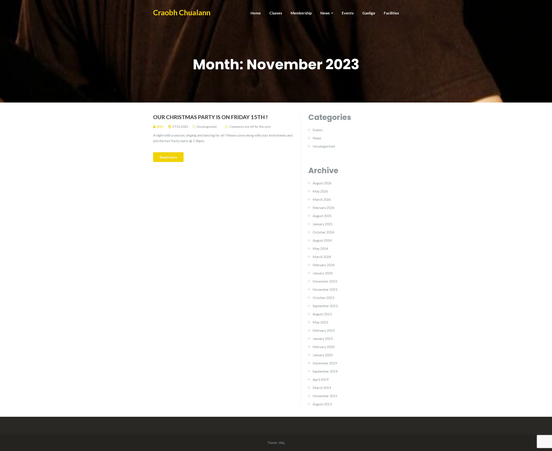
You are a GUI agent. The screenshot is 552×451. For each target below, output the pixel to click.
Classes (275, 13)
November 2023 (325, 289)
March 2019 (322, 388)
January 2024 (322, 273)
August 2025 (322, 216)
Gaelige (368, 13)
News (325, 13)
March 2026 (322, 199)
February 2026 (323, 207)
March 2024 (322, 257)
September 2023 (325, 306)
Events (348, 13)
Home (256, 13)
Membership (301, 13)
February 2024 (323, 265)
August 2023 (322, 314)
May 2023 (320, 322)
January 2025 (322, 224)
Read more (168, 157)
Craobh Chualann (181, 12)
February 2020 (323, 347)
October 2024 (323, 232)
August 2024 (322, 240)
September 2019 (325, 371)
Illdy (281, 443)
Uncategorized (206, 126)
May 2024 (320, 248)
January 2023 (322, 338)
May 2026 (320, 191)
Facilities (391, 13)
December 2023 (325, 281)
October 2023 (323, 297)
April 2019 (320, 379)
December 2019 (325, 363)
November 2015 (325, 396)
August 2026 (322, 183)
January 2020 (322, 355)
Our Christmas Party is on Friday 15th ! (210, 117)
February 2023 (323, 330)
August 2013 (322, 404)
